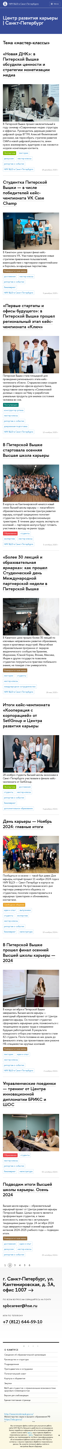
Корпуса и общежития (14, 1378)
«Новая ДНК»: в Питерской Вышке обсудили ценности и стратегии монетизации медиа (26, 64)
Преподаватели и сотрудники (18, 1369)
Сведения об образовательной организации (25, 1354)
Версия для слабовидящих (16, 1395)
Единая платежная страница (17, 1400)
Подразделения (11, 1364)
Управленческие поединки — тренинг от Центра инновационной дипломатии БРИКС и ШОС (29, 1093)
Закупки (8, 1383)
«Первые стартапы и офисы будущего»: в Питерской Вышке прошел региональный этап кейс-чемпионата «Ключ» (29, 316)
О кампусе (11, 1349)
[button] (24, 1346)
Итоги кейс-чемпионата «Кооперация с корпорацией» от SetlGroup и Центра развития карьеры (26, 715)
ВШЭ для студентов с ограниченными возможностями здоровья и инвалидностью (30, 1389)
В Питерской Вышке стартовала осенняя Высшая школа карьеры (26, 450)
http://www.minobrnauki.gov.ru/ (18, 1414)
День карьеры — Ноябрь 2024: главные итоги (27, 824)
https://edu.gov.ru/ (13, 1419)
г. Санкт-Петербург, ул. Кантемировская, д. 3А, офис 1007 (29, 1284)
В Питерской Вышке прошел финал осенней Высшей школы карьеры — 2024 (29, 952)
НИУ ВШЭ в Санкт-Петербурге (24, 3)
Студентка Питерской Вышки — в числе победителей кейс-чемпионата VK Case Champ (25, 192)
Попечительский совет (15, 1373)
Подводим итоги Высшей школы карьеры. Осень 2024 (27, 1189)
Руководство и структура (16, 1359)
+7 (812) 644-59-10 (22, 1322)
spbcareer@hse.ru (20, 1306)
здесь (30, 1432)
